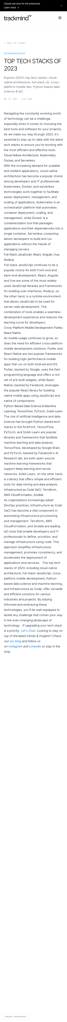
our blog (15, 641)
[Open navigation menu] (60, 18)
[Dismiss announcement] (61, 5)
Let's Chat (28, 630)
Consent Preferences (15, 1017)
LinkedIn (35, 646)
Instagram (15, 646)
